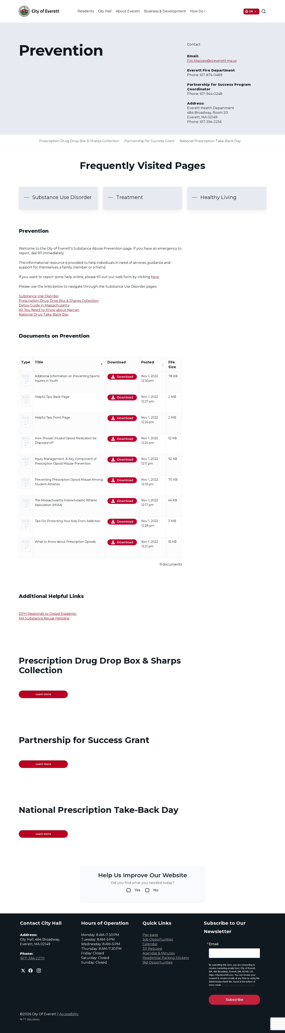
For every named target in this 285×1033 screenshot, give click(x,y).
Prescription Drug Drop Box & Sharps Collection (79, 141)
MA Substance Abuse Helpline (44, 618)
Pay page (150, 935)
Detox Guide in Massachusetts (44, 305)
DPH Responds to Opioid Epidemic (47, 614)
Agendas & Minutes (158, 953)
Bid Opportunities (157, 962)
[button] (58, 197)
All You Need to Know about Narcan (49, 310)
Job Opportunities (157, 939)
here (155, 277)
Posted (147, 362)
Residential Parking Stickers (165, 958)
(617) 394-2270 (32, 958)
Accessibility (69, 1014)
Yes (137, 890)
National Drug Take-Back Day (44, 315)
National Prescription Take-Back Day (210, 141)
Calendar (150, 944)
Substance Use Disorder (39, 296)
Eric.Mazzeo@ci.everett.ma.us (212, 61)
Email (213, 944)
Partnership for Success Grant (149, 141)
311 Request (152, 949)
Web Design (33, 1019)
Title (39, 362)
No (155, 890)
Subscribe (234, 1000)
